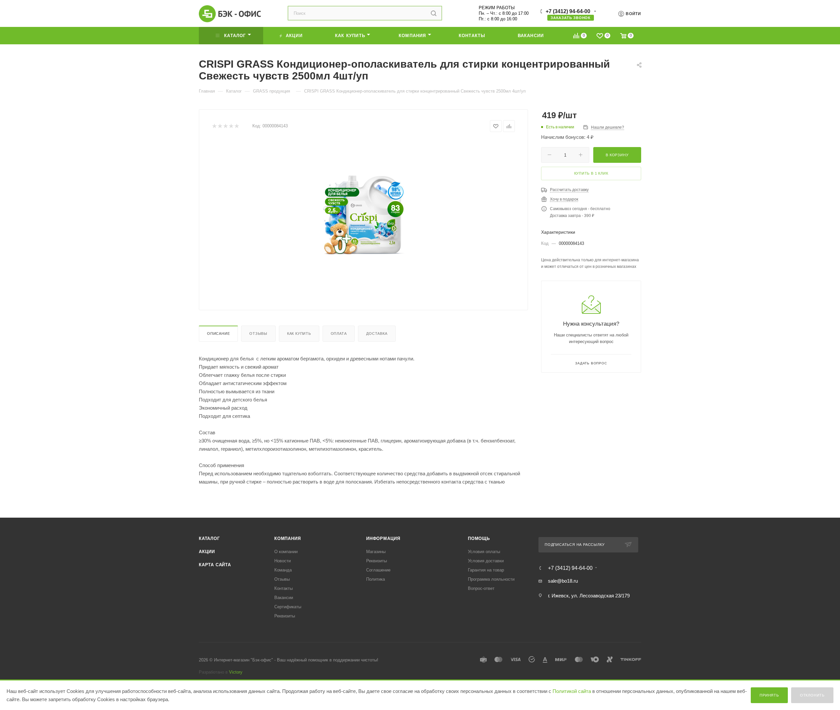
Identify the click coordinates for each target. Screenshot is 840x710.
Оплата (339, 333)
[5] (236, 126)
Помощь (479, 538)
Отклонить (812, 695)
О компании (286, 551)
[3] (225, 126)
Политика (375, 579)
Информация (383, 538)
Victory (235, 672)
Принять (769, 695)
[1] (214, 126)
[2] (219, 126)
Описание (218, 333)
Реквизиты (284, 615)
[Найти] (434, 13)
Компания (287, 538)
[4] (231, 126)
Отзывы (258, 333)
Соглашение (378, 570)
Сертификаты (287, 606)
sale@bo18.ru (563, 581)
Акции (207, 551)
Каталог (209, 538)
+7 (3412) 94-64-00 (568, 11)
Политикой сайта (572, 691)
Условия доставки (486, 560)
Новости (282, 560)
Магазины (376, 551)
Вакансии (283, 597)
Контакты (283, 588)
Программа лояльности (491, 579)
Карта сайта (215, 564)
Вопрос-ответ (481, 588)
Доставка (376, 333)
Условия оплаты (484, 551)
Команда (283, 570)
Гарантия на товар (486, 570)
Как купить (299, 333)
